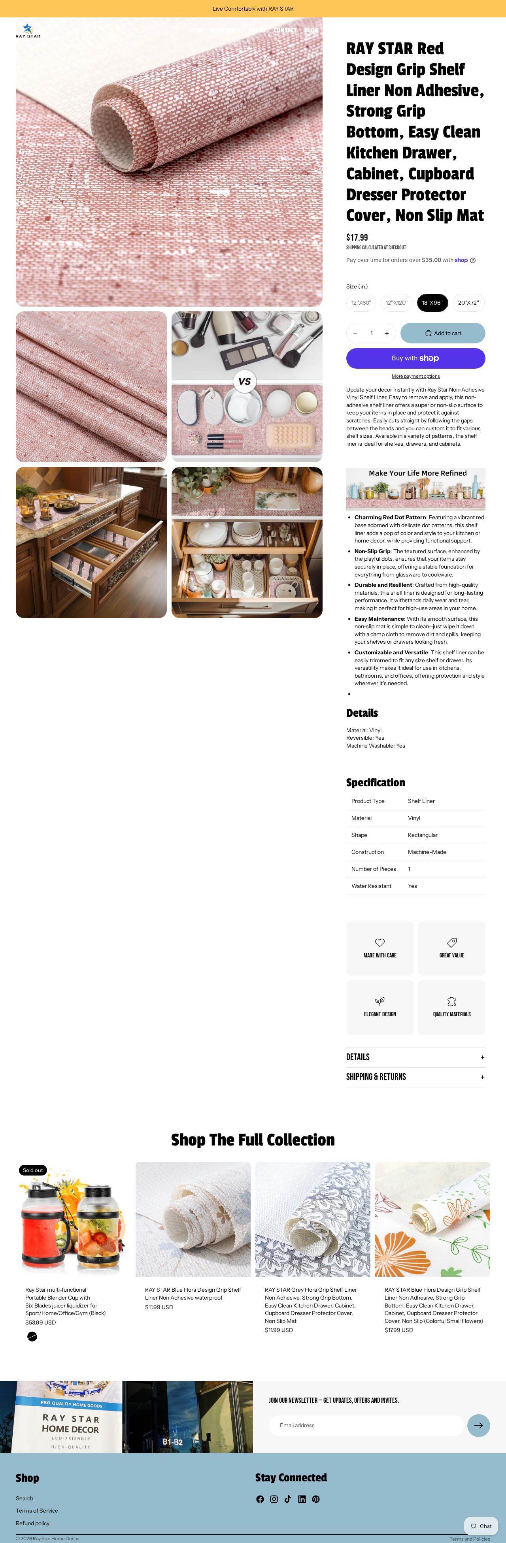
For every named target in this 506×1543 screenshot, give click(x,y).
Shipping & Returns (376, 1077)
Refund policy (32, 1523)
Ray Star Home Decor (56, 1538)
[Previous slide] (28, 1219)
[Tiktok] (288, 1499)
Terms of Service (37, 1510)
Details (358, 1057)
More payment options (416, 376)
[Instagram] (274, 1499)
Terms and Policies (469, 1539)
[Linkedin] (302, 1499)
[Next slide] (119, 1219)
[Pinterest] (316, 1499)
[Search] (450, 30)
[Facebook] (260, 1499)
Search (24, 1498)
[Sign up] (478, 1425)
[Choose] (238, 1265)
